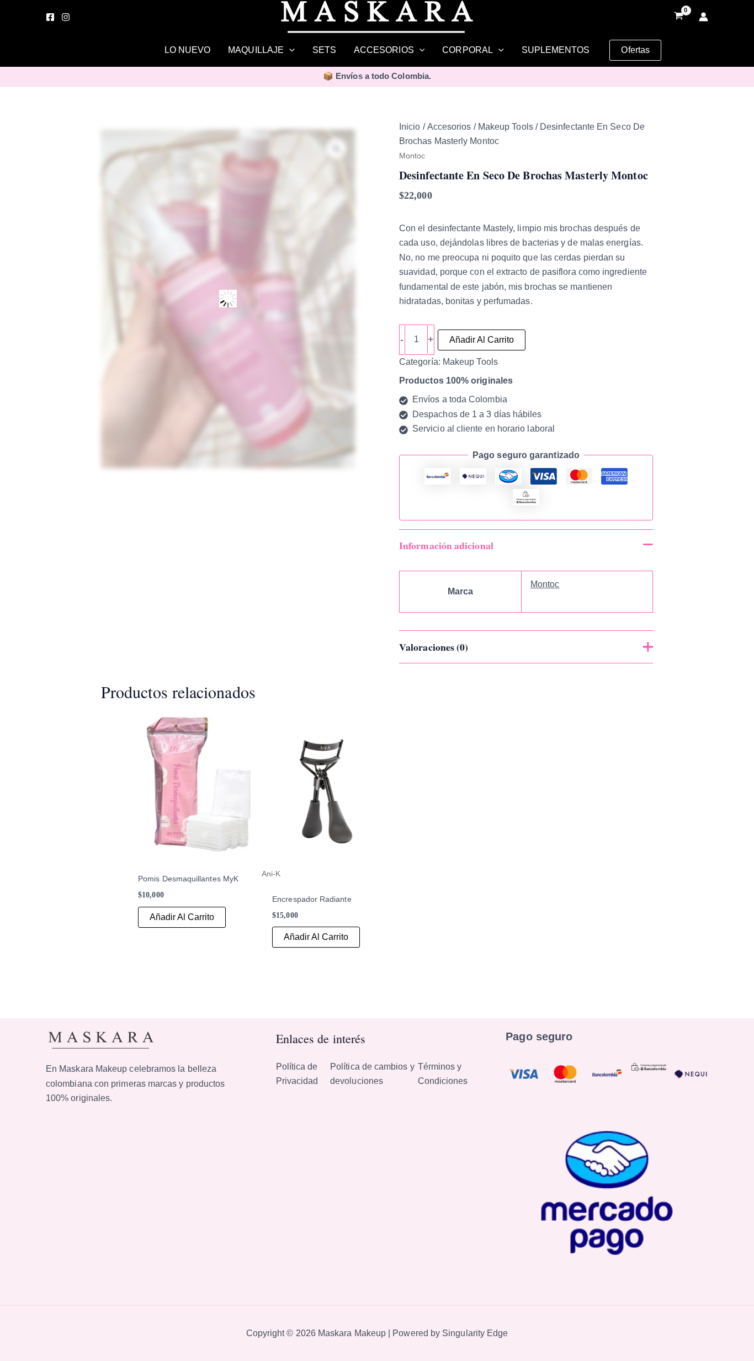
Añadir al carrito (481, 339)
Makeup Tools (505, 126)
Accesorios (449, 126)
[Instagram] (65, 17)
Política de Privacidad (297, 1074)
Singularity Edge (475, 1333)
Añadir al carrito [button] (182, 917)
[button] (289, 50)
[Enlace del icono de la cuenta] (703, 17)
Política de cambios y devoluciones (372, 1074)
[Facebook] (50, 17)
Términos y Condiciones (443, 1074)
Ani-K (271, 873)
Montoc (412, 155)
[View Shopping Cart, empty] (678, 17)
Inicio (409, 126)
